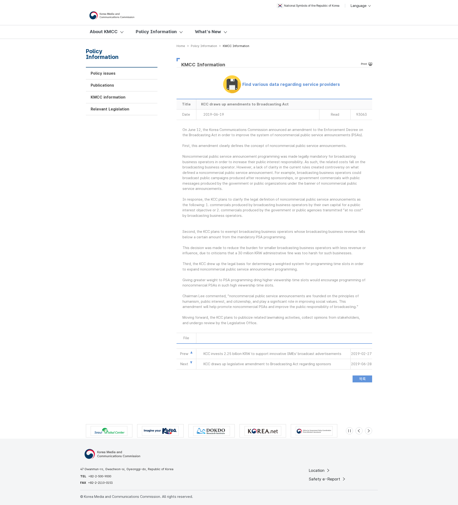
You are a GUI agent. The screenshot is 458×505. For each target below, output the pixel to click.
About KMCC (104, 31)
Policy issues (103, 73)
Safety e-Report (325, 479)
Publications (102, 85)
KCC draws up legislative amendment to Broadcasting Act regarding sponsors (267, 364)
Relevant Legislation (110, 109)
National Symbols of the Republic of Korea (311, 5)
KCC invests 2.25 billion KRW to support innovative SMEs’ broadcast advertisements (272, 354)
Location (317, 470)
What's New (208, 31)
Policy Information (156, 31)
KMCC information (108, 97)
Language (359, 6)
